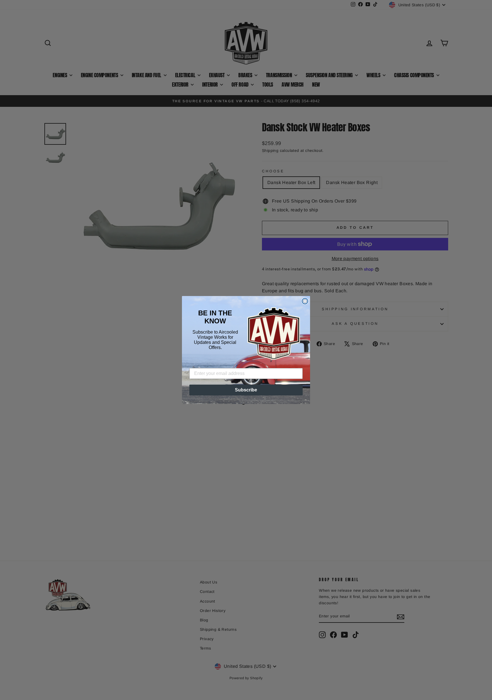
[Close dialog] (305, 301)
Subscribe (246, 389)
